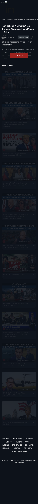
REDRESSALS (28, 448)
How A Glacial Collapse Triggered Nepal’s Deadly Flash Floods (16, 304)
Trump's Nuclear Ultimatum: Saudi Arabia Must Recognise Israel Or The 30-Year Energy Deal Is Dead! (15, 335)
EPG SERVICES (17, 445)
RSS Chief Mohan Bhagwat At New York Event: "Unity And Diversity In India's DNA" (16, 246)
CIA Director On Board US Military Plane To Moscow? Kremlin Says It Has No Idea (16, 365)
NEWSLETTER (17, 439)
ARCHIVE (9, 442)
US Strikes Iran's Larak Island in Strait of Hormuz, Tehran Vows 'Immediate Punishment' (15, 124)
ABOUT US (5, 439)
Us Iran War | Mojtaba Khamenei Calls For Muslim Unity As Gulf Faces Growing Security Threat (15, 93)
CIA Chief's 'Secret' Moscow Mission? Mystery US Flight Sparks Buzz (15, 394)
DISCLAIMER (29, 445)
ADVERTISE (29, 439)
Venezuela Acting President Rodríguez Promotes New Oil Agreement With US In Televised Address (15, 185)
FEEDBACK (5, 448)
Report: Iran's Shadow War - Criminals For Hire (16, 275)
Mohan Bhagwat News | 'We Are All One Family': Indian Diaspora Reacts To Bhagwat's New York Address (15, 216)
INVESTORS (17, 448)
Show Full (18, 55)
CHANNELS (5, 445)
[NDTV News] (9, 8)
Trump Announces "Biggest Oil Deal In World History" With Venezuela (15, 155)
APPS (27, 442)
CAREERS (19, 442)
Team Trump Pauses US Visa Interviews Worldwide (15, 423)
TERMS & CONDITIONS (19, 451)
